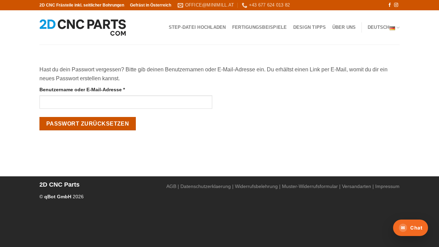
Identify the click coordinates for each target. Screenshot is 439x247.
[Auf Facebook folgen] (390, 5)
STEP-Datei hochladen (197, 27)
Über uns (344, 27)
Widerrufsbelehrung (256, 186)
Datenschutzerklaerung (205, 186)
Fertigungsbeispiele (259, 27)
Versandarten (356, 186)
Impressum (387, 186)
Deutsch (379, 27)
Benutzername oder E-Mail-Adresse (95, 89)
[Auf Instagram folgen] (396, 5)
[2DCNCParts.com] (82, 27)
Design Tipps (309, 27)
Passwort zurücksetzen (87, 124)
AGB (171, 186)
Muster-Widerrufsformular (310, 186)
